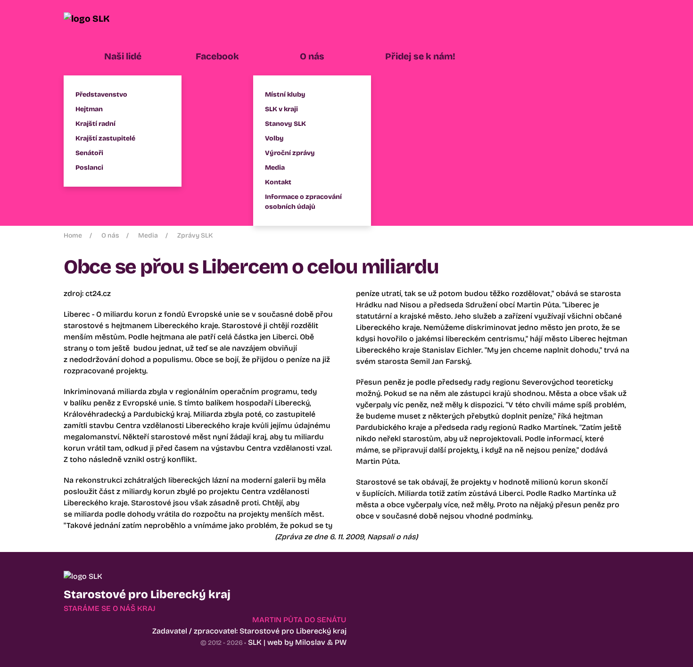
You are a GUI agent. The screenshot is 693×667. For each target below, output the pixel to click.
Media (148, 235)
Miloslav (310, 642)
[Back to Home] (99, 19)
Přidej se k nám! (420, 56)
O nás (110, 235)
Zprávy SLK (195, 235)
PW (340, 642)
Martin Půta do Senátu (299, 619)
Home (73, 235)
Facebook (217, 56)
